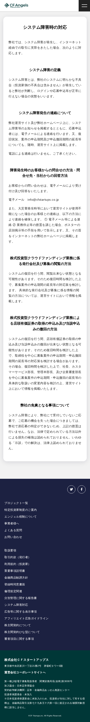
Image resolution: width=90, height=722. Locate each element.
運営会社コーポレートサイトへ (25, 672)
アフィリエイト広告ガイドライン (26, 618)
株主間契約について (17, 625)
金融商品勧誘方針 (16, 577)
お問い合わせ (13, 537)
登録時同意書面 (14, 584)
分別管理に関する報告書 (20, 598)
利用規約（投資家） (17, 564)
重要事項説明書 (14, 570)
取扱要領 (10, 550)
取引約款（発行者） (17, 557)
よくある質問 (13, 530)
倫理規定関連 (13, 591)
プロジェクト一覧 (16, 503)
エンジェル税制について (20, 516)
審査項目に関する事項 (19, 638)
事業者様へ (11, 523)
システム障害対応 (16, 604)
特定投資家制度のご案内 (20, 509)
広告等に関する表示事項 (20, 611)
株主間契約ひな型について (22, 632)
